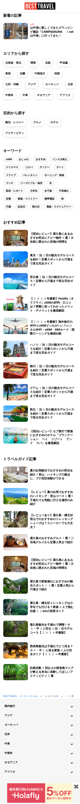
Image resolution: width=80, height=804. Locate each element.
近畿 (22, 73)
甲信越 (64, 62)
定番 (8, 198)
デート (60, 167)
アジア (32, 84)
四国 (57, 73)
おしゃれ (24, 159)
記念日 (21, 206)
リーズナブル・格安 (31, 183)
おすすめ (41, 159)
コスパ (29, 167)
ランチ (9, 183)
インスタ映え (60, 159)
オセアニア (43, 95)
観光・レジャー (14, 122)
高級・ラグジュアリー (59, 206)
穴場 (8, 206)
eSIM (9, 159)
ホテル (54, 122)
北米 (70, 84)
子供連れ (64, 190)
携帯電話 (49, 198)
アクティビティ (14, 133)
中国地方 (39, 73)
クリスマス (12, 167)
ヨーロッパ (51, 84)
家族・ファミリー (28, 198)
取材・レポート (14, 190)
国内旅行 (10, 705)
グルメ (37, 122)
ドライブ (11, 175)
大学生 (34, 190)
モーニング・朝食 (54, 175)
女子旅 (48, 190)
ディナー (44, 167)
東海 (8, 73)
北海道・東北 (13, 62)
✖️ (76, 786)
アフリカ (65, 95)
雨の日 (36, 206)
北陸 (47, 62)
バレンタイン (30, 175)
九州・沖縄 (12, 84)
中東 (25, 95)
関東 (33, 62)
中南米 (9, 95)
